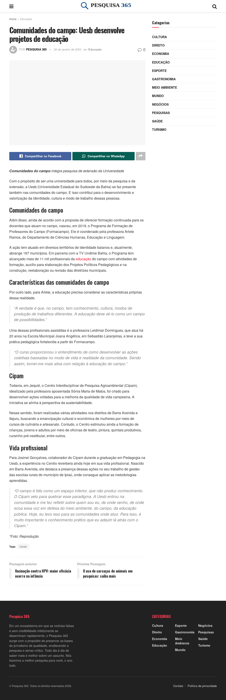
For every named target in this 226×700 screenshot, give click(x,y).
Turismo (159, 129)
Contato (178, 686)
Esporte (159, 70)
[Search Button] (214, 6)
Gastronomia (164, 79)
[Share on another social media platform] (140, 156)
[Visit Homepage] (113, 6)
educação (83, 258)
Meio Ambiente (164, 87)
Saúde (157, 121)
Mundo (158, 96)
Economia (160, 53)
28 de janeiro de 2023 (67, 49)
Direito (158, 45)
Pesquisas (161, 112)
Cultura (159, 37)
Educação (26, 19)
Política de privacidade (202, 686)
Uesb (23, 546)
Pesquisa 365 (36, 49)
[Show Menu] (11, 6)
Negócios (160, 104)
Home (13, 19)
